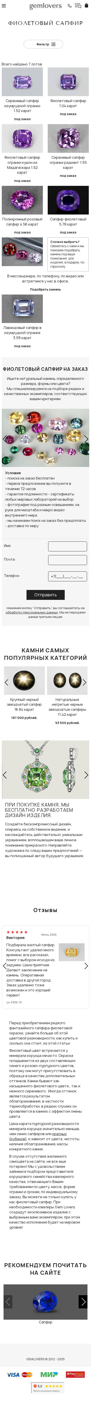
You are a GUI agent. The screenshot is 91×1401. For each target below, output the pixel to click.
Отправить (45, 595)
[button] (5, 439)
